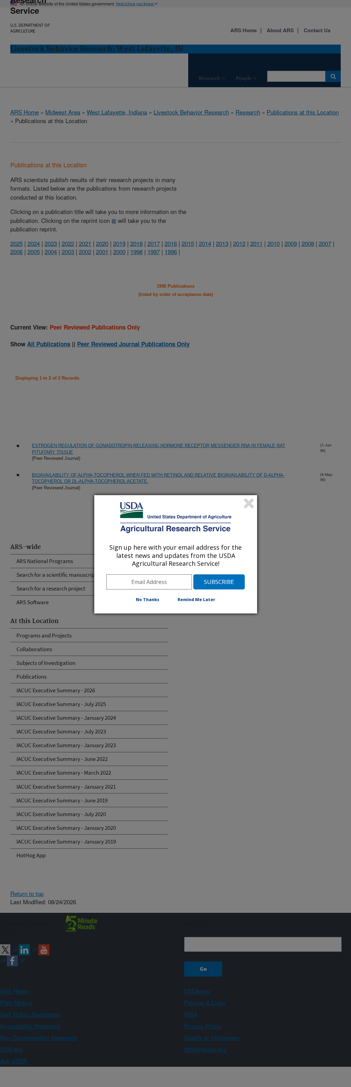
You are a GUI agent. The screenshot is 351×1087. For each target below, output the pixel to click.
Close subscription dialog (249, 503)
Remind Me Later (196, 599)
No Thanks (147, 599)
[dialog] (175, 554)
